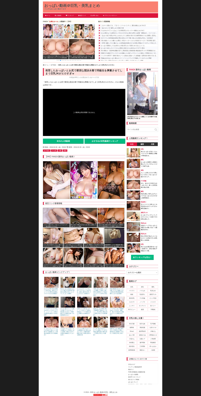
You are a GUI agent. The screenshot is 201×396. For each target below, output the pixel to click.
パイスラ (153, 302)
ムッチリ (132, 305)
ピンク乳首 (153, 298)
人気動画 (58, 15)
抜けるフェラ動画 (133, 379)
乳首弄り (142, 294)
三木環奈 (142, 346)
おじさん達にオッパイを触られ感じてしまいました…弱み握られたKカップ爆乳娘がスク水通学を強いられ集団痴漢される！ (67, 312)
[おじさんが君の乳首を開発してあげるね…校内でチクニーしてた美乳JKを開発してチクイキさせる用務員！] (51, 287)
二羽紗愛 (153, 339)
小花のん (132, 339)
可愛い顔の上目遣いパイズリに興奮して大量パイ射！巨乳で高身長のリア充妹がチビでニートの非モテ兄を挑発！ (100, 292)
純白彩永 (132, 346)
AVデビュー (131, 309)
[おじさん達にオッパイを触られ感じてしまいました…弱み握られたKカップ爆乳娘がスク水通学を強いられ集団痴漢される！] (67, 307)
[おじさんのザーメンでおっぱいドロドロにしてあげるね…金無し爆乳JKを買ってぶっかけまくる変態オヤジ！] (84, 287)
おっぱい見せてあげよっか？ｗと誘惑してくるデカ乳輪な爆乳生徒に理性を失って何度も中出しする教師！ (100, 331)
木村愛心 (132, 342)
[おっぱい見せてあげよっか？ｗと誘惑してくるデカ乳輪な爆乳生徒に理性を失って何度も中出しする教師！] (100, 327)
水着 (59, 150)
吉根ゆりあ (142, 335)
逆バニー (153, 305)
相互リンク (83, 15)
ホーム (48, 15)
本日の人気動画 (63, 141)
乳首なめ (153, 290)
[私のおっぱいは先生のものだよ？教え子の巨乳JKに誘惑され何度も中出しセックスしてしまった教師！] (67, 287)
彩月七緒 (142, 324)
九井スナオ (153, 327)
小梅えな (153, 331)
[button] (57, 60)
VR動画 (153, 309)
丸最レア (142, 339)
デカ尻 (54, 150)
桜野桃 (132, 327)
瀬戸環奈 (142, 342)
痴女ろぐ (131, 369)
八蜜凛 (153, 350)
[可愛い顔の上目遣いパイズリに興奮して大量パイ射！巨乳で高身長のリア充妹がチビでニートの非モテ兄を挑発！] (100, 287)
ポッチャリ (142, 305)
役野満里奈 (131, 350)
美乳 (142, 287)
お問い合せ (95, 15)
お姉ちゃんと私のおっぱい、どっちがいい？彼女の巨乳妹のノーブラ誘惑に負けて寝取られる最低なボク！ (84, 312)
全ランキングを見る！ (142, 257)
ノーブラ (142, 302)
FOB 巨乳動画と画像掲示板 (136, 372)
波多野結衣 (142, 331)
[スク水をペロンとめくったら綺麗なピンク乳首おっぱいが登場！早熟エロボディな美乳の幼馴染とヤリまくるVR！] (67, 327)
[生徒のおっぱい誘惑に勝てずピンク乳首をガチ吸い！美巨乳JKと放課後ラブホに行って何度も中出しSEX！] (117, 327)
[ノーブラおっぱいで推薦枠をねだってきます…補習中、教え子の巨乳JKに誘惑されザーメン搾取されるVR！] (117, 307)
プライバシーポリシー (111, 15)
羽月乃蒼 (132, 324)
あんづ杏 (132, 335)
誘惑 (65, 150)
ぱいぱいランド (133, 382)
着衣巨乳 (132, 298)
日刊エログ (131, 364)
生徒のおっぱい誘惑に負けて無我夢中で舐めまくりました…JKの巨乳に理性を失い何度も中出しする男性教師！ (100, 312)
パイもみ (142, 290)
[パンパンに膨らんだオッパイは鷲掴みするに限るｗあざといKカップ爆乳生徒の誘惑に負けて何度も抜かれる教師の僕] (84, 327)
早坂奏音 (153, 342)
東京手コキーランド (134, 377)
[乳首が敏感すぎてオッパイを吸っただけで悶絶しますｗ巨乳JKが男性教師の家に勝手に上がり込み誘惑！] (117, 287)
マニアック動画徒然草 (135, 367)
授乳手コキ (153, 294)
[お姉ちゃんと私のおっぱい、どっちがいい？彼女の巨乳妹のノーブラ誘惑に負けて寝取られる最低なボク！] (84, 307)
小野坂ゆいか (153, 335)
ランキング (70, 15)
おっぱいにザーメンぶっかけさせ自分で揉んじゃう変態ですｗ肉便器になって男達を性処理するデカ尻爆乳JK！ (51, 331)
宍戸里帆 (153, 324)
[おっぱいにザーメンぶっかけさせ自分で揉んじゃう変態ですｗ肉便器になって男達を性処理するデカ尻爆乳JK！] (51, 327)
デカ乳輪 (142, 298)
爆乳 (153, 287)
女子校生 (47, 150)
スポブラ (132, 302)
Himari (132, 331)
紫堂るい (142, 350)
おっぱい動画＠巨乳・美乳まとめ (72, 5)
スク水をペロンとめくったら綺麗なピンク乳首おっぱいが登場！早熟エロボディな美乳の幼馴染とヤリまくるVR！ (67, 331)
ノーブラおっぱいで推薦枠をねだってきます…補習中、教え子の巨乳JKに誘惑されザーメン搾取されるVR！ (117, 312)
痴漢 (142, 309)
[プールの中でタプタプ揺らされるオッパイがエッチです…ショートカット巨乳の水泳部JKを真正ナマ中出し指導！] (51, 307)
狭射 (131, 294)
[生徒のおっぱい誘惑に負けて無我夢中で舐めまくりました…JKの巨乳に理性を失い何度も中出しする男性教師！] (100, 307)
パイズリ (132, 290)
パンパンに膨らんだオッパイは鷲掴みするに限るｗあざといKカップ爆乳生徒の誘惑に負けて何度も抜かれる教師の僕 (84, 331)
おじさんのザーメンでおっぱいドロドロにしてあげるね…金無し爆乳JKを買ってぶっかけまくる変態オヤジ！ (84, 292)
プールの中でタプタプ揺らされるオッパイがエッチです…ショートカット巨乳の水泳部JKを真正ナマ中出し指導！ (51, 312)
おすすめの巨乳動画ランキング (105, 141)
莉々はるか (153, 346)
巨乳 (131, 287)
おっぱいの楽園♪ (133, 374)
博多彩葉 (142, 327)
